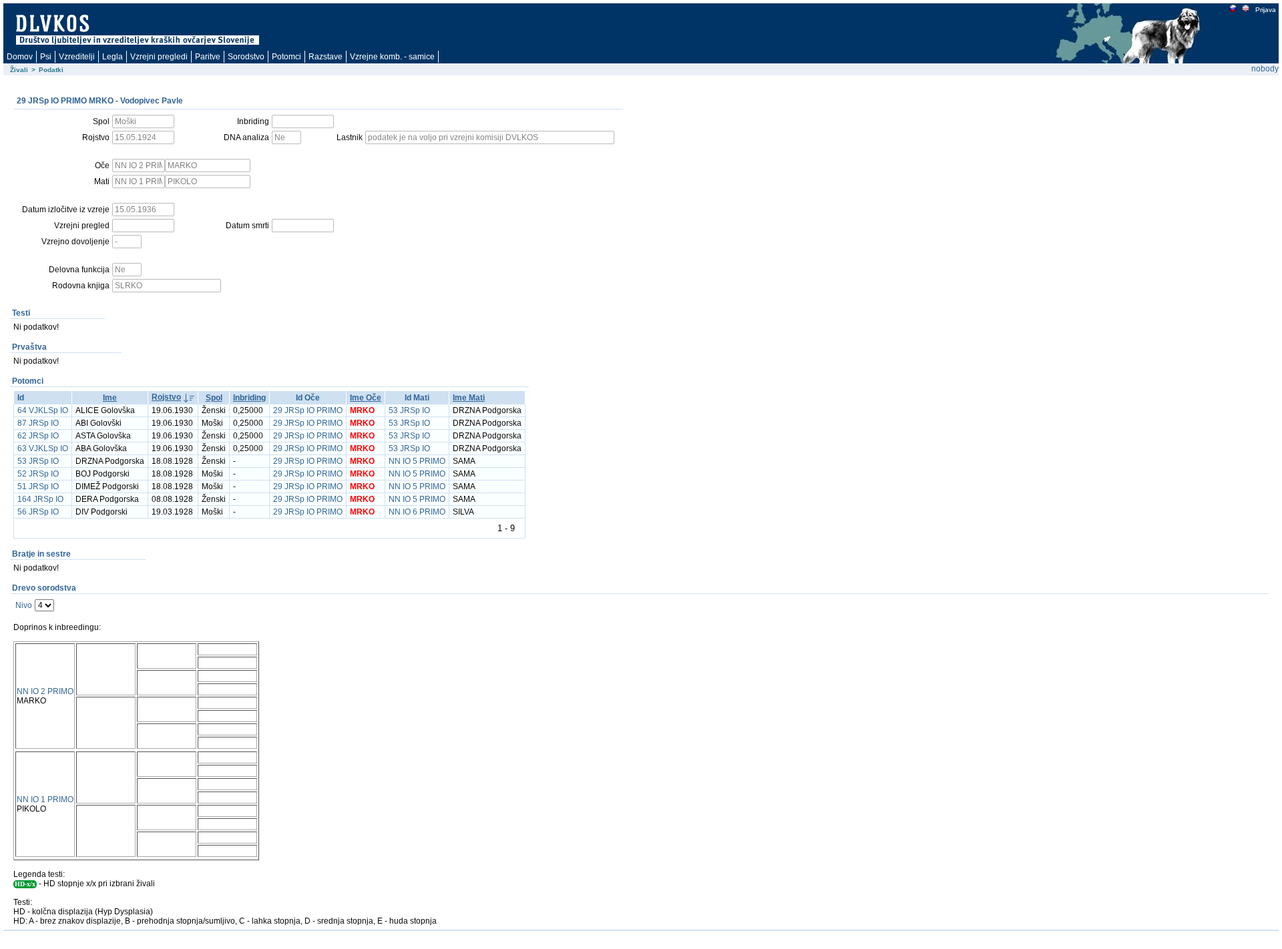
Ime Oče (365, 397)
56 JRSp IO (38, 512)
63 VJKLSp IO (42, 448)
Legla (112, 56)
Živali (19, 69)
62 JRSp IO (38, 435)
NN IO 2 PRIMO (45, 691)
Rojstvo (166, 397)
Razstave (325, 56)
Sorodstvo (246, 56)
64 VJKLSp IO (42, 410)
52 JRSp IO (38, 474)
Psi (45, 56)
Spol (214, 397)
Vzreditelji (77, 56)
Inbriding (249, 397)
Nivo (23, 605)
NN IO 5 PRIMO (417, 461)
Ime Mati (469, 397)
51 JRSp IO (38, 486)
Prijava (1265, 9)
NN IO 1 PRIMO (45, 799)
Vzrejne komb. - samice (392, 56)
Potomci (286, 56)
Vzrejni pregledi (159, 56)
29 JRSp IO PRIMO (308, 410)
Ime (110, 397)
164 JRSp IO (40, 499)
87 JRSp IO (38, 423)
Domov (20, 56)
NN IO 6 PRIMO (417, 512)
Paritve (207, 56)
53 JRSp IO (409, 410)
